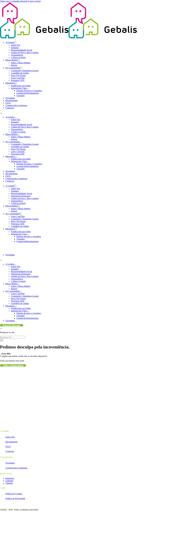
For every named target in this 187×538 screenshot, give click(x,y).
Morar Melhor (11, 60)
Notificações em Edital (21, 86)
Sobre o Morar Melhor (20, 63)
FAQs (8, 103)
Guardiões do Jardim (20, 73)
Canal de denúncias (7, 512)
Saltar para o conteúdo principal (13, 1)
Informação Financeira (20, 196)
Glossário (20, 95)
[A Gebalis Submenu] (15, 42)
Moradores (10, 83)
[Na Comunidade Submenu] (21, 68)
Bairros (14, 65)
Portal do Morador (11, 325)
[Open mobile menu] (1, 113)
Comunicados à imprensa (16, 105)
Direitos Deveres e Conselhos (29, 90)
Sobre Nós (15, 45)
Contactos (9, 108)
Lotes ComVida (18, 78)
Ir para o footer (34, 1)
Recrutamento (11, 100)
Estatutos (15, 47)
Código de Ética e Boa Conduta (24, 52)
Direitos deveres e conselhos (28, 236)
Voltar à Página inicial (13, 365)
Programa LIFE (18, 80)
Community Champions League (25, 70)
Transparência (17, 55)
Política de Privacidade (15, 498)
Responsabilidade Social (21, 50)
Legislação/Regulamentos (27, 93)
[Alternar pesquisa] (1, 328)
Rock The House (18, 75)
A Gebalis (9, 42)
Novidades (10, 98)
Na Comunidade (12, 68)
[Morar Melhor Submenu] (19, 60)
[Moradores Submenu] (16, 83)
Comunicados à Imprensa (16, 468)
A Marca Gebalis (18, 57)
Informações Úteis (19, 88)
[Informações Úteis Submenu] (28, 162)
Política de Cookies (13, 494)
